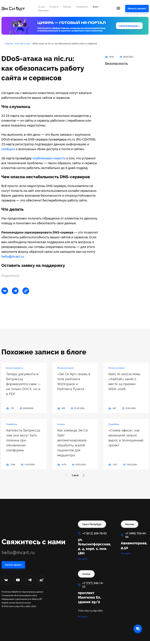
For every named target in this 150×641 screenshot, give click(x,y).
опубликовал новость (49, 158)
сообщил (8, 149)
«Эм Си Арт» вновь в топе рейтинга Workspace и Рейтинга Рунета (73, 381)
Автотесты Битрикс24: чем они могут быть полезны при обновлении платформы (23, 440)
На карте (82, 559)
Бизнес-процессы (14, 368)
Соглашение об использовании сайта (19, 595)
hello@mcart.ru (12, 256)
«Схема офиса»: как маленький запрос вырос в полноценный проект (125, 437)
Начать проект (137, 8)
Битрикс (61, 424)
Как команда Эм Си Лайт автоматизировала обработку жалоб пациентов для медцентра (72, 442)
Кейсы (67, 6)
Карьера (43, 10)
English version (9, 603)
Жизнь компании (65, 368)
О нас (41, 6)
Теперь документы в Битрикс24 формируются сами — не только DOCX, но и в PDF (23, 384)
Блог (96, 6)
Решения (82, 6)
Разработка (11, 424)
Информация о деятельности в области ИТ (22, 599)
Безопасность (116, 64)
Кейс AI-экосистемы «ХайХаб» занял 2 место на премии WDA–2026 (124, 381)
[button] (84, 475)
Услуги (54, 6)
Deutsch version (23, 603)
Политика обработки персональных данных (22, 592)
